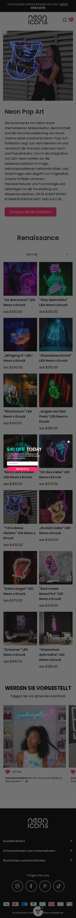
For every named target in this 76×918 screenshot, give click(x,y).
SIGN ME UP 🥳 (22, 469)
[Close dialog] (68, 442)
